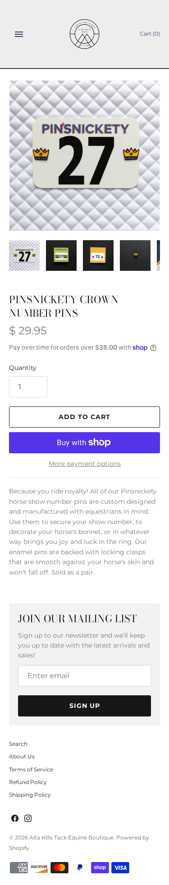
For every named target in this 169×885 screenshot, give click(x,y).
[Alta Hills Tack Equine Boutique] (84, 34)
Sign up (84, 706)
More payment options (85, 464)
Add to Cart (84, 417)
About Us (22, 756)
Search (18, 743)
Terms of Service (31, 769)
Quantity (23, 368)
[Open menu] (19, 34)
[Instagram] (28, 819)
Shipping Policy (30, 794)
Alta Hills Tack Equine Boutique (71, 837)
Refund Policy (28, 782)
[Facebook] (14, 819)
